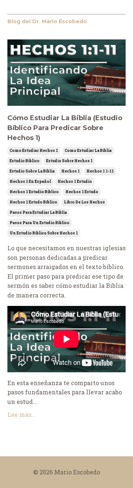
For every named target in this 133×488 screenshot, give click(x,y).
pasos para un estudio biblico (39, 222)
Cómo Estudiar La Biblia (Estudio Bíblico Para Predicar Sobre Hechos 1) (64, 128)
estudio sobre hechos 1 (69, 160)
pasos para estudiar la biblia (38, 212)
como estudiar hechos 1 (34, 150)
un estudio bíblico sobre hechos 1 (44, 233)
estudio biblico (25, 160)
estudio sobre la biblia (32, 171)
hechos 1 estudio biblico (34, 191)
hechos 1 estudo (81, 191)
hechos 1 (70, 171)
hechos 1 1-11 (100, 171)
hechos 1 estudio (75, 181)
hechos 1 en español (30, 181)
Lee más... (21, 414)
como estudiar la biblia (88, 150)
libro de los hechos (84, 202)
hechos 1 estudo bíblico (33, 202)
